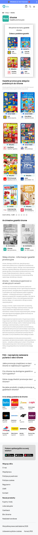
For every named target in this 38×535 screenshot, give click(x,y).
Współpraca (6, 472)
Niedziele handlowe (9, 519)
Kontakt (5, 493)
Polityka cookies (8, 480)
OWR (4, 489)
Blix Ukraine (6, 514)
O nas (4, 468)
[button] (19, 364)
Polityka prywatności (10, 476)
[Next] (36, 2)
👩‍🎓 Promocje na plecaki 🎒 (19, 2)
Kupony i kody (7, 502)
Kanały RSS (28, 531)
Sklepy (7, 13)
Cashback (6, 510)
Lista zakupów (7, 506)
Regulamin (6, 484)
